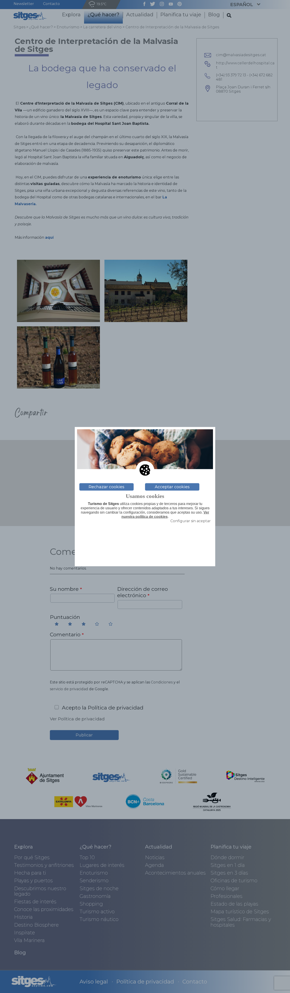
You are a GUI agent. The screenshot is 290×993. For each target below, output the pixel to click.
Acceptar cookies (172, 486)
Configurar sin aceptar (190, 521)
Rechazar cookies (106, 486)
